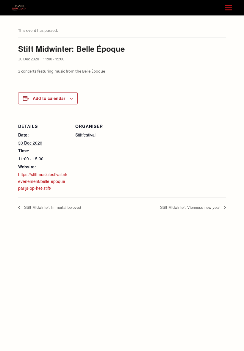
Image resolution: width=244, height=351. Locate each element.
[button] (228, 7)
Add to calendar (49, 98)
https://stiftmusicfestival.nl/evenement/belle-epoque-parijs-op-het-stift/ (42, 181)
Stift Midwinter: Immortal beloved (52, 207)
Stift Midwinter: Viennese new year (190, 207)
